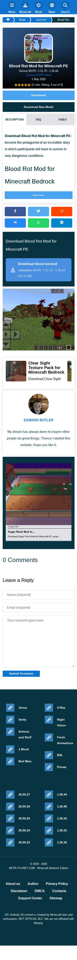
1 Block (23, 749)
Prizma (61, 767)
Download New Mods (38, 107)
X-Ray (61, 707)
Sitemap (55, 898)
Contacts (59, 891)
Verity (22, 719)
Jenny (22, 707)
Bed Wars (25, 761)
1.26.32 (62, 830)
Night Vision (61, 722)
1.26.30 (62, 842)
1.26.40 (62, 806)
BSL (60, 755)
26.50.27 (24, 794)
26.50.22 (24, 842)
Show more (38, 195)
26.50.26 (24, 806)
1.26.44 (62, 794)
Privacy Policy (57, 883)
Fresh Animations (65, 740)
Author (33, 883)
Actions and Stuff (24, 734)
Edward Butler (38, 420)
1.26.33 (62, 818)
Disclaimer (19, 891)
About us (13, 883)
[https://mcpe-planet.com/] (8, 19)
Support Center (30, 898)
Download (38, 95)
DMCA (40, 891)
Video (62, 119)
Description (14, 119)
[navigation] (11, 7)
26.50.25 (24, 818)
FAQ (38, 119)
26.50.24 (24, 830)
